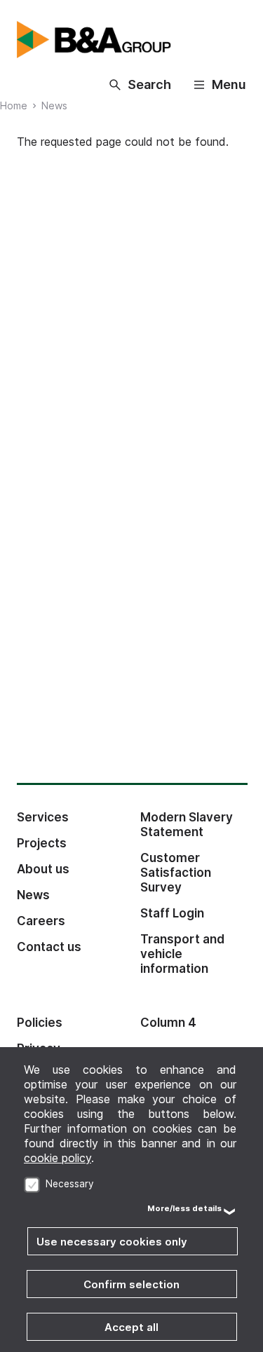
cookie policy (57, 1158)
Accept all (131, 1327)
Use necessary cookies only (111, 1241)
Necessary (70, 1183)
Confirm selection (131, 1284)
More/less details (184, 1208)
